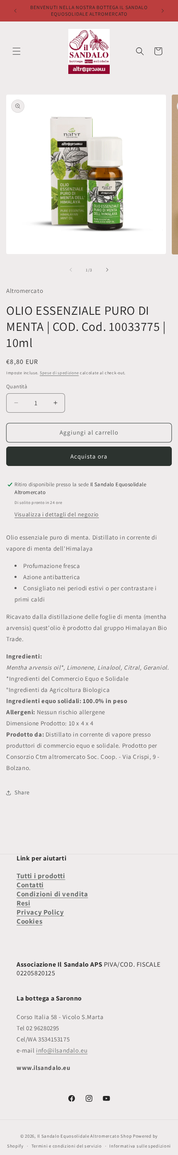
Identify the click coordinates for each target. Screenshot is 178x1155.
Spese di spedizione (59, 372)
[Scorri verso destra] (107, 270)
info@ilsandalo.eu (61, 1050)
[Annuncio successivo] (163, 11)
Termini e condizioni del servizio (66, 1146)
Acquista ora (89, 456)
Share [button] (22, 792)
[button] (16, 51)
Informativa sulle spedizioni (140, 1146)
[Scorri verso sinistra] (71, 270)
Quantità (16, 386)
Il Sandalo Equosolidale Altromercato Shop (84, 1136)
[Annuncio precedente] (15, 11)
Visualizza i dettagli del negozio (56, 514)
